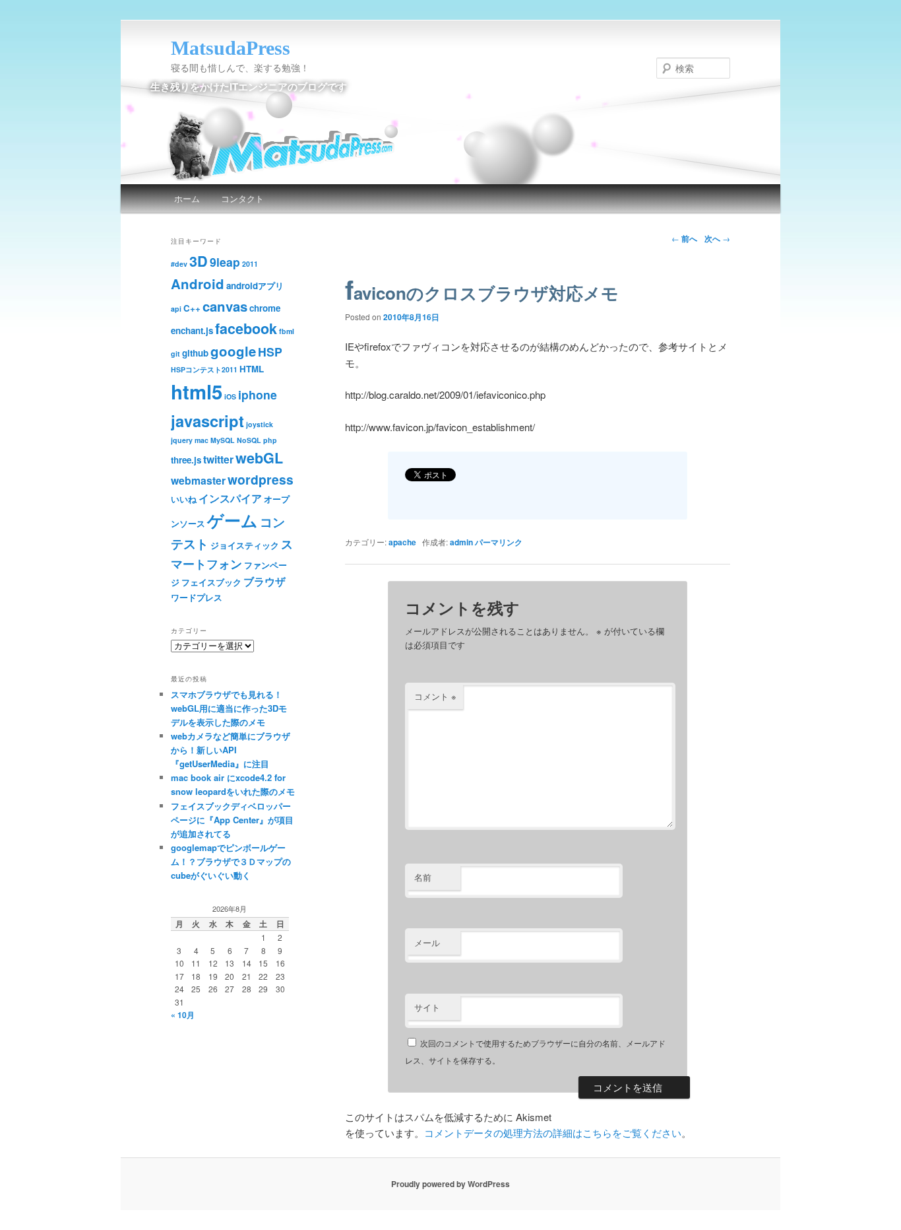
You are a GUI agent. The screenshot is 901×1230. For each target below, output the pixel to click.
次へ (717, 238)
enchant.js (192, 330)
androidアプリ (255, 285)
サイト (427, 1007)
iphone (257, 394)
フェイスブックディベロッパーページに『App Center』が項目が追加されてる (232, 820)
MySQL (222, 440)
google (233, 350)
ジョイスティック (244, 545)
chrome (264, 308)
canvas (224, 306)
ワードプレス (196, 597)
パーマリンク (498, 542)
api (176, 309)
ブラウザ (264, 581)
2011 (250, 264)
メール (427, 942)
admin (461, 542)
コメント (435, 696)
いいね (184, 499)
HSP (270, 351)
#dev (179, 264)
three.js (186, 460)
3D (198, 261)
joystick (259, 424)
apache (402, 542)
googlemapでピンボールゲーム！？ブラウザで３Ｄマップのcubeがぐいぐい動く (231, 861)
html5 (196, 391)
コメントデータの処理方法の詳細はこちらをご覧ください (552, 1133)
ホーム (187, 198)
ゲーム (232, 520)
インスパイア (230, 498)
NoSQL (249, 440)
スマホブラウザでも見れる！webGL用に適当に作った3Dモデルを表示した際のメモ (229, 708)
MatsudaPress (230, 48)
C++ (192, 308)
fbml (286, 331)
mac (201, 440)
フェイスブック (211, 582)
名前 (422, 877)
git (175, 354)
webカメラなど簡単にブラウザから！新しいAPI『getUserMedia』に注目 (230, 750)
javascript (207, 420)
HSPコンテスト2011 (204, 369)
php (270, 440)
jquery (182, 440)
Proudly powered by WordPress (450, 1184)
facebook (246, 328)
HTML (251, 368)
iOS (230, 396)
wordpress (261, 479)
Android (197, 283)
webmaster (198, 480)
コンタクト (242, 198)
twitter (218, 459)
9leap (225, 262)
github (195, 353)
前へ (684, 238)
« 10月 (183, 1015)
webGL (259, 458)
